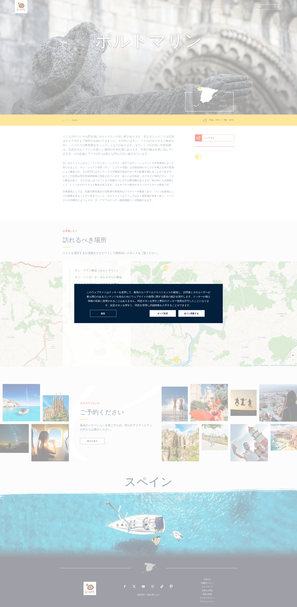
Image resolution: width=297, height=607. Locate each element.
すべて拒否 (162, 313)
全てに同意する (191, 313)
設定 (103, 313)
